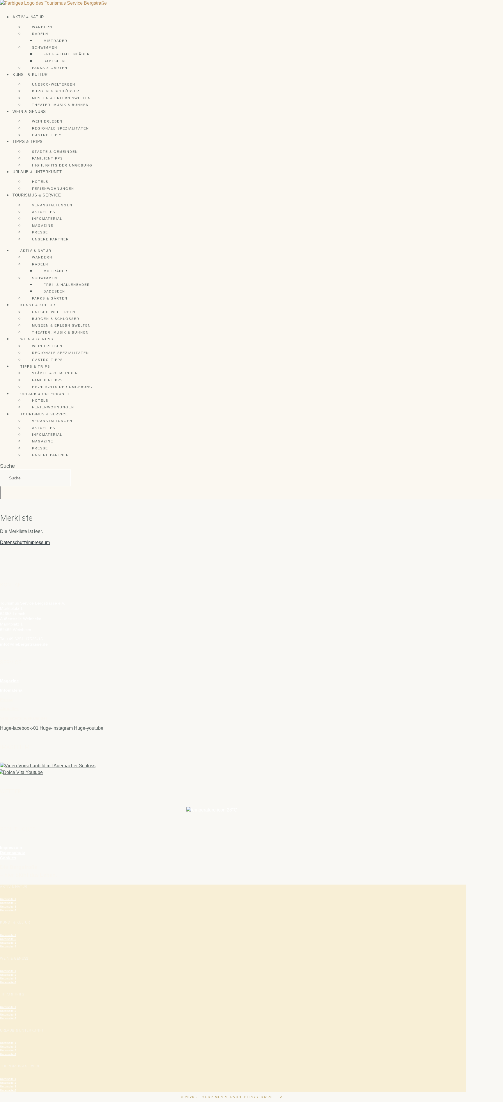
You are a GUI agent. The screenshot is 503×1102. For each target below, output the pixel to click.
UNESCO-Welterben (53, 84)
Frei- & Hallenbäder (67, 54)
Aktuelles (43, 212)
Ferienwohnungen (53, 188)
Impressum (11, 847)
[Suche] (0, 492)
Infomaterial (47, 218)
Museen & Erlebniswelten (61, 98)
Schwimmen (44, 47)
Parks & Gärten (50, 68)
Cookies (8, 857)
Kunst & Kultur (30, 74)
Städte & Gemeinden (55, 151)
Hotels (40, 181)
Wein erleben (47, 121)
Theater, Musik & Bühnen (60, 105)
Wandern (42, 27)
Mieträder (56, 40)
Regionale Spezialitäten (60, 128)
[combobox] (35, 477)
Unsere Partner (50, 239)
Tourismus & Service (37, 195)
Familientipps (47, 158)
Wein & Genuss (29, 111)
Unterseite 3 (8, 906)
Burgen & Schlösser (55, 91)
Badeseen (54, 61)
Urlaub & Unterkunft (37, 172)
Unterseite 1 (8, 899)
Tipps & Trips (28, 141)
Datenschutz (12, 852)
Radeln (40, 34)
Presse (40, 232)
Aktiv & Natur (28, 17)
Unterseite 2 (8, 902)
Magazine (42, 225)
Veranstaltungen (52, 205)
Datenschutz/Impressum (25, 542)
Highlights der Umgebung (62, 165)
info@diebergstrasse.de (24, 644)
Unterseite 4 (8, 910)
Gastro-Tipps (47, 135)
